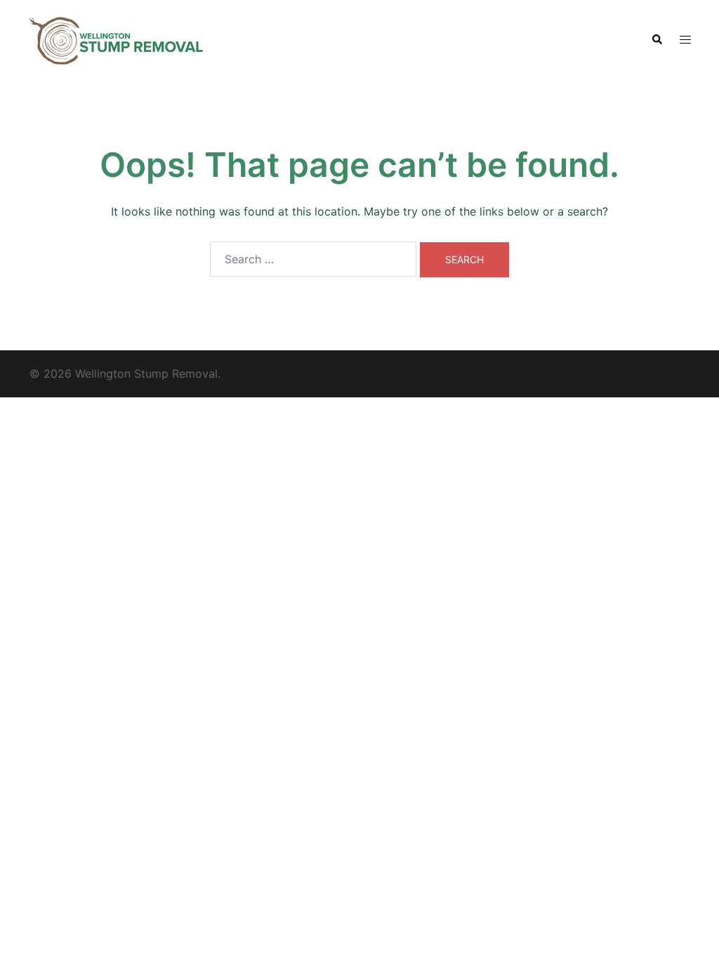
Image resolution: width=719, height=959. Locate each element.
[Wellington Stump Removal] (116, 39)
